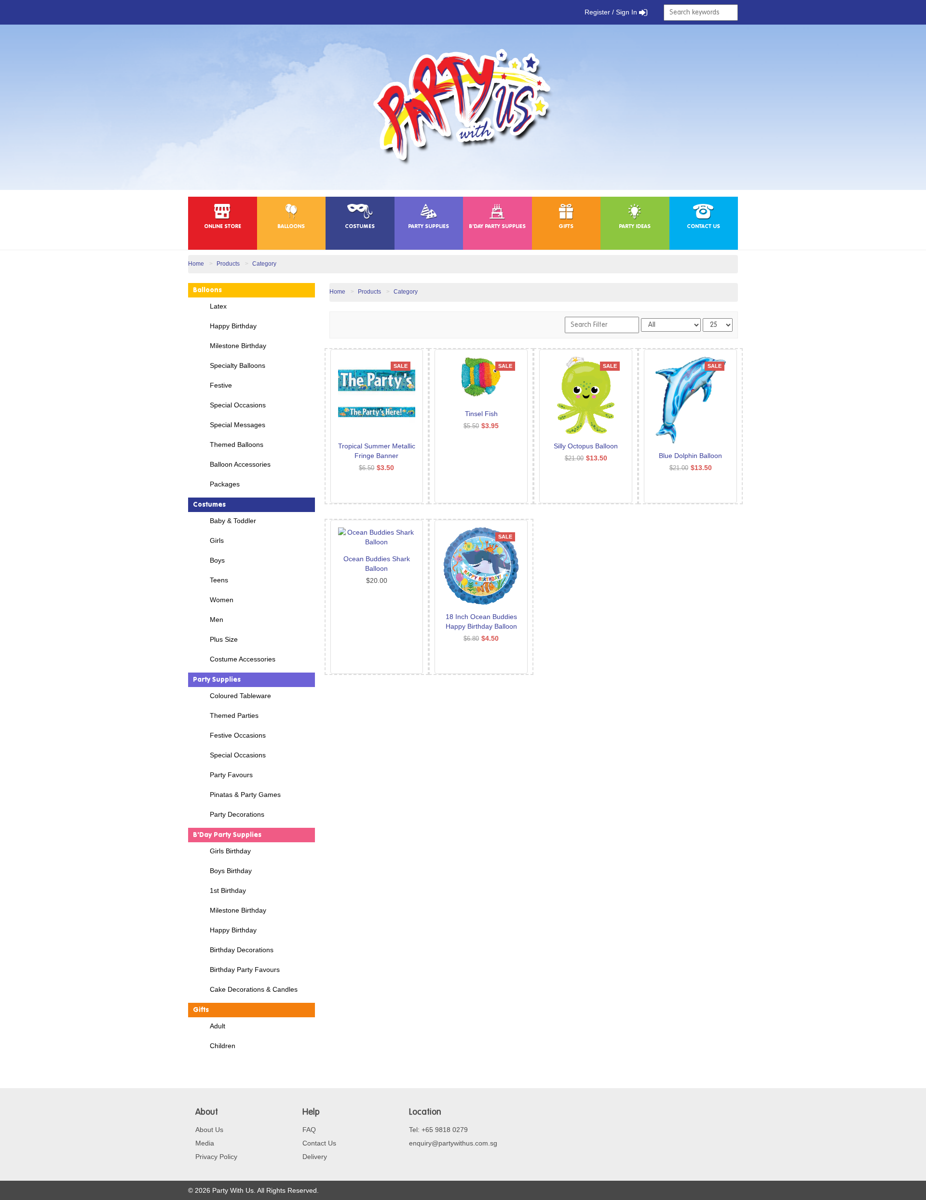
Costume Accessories (242, 659)
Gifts (201, 1010)
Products (228, 263)
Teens (219, 580)
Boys (217, 560)
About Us (209, 1129)
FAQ (309, 1129)
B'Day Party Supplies (227, 835)
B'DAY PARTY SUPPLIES (497, 226)
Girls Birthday (230, 851)
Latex (218, 306)
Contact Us (319, 1143)
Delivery (314, 1156)
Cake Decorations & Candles (254, 989)
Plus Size (224, 639)
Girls (217, 540)
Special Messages (237, 425)
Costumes (209, 504)
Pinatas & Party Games (245, 794)
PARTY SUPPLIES (428, 226)
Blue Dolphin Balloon (690, 455)
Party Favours (231, 775)
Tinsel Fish (481, 414)
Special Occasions (238, 405)
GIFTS (565, 226)
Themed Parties (234, 715)
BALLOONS (291, 226)
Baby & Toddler (233, 521)
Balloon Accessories (240, 464)
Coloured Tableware (240, 696)
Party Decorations (237, 814)
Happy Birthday (233, 326)
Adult (217, 1026)
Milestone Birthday (238, 346)
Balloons (207, 290)
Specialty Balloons (237, 365)
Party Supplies (217, 679)
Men (216, 619)
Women (221, 600)
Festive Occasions (238, 735)
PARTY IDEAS (635, 226)
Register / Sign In (612, 12)
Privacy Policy (216, 1156)
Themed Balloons (236, 444)
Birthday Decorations (241, 950)
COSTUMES (360, 226)
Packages (225, 484)
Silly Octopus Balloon (586, 446)
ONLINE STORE (222, 226)
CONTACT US (703, 226)
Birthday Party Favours (245, 969)
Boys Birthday (231, 871)
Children (222, 1046)
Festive (221, 385)
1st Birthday (228, 890)
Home (196, 263)
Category (264, 263)
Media (204, 1143)
